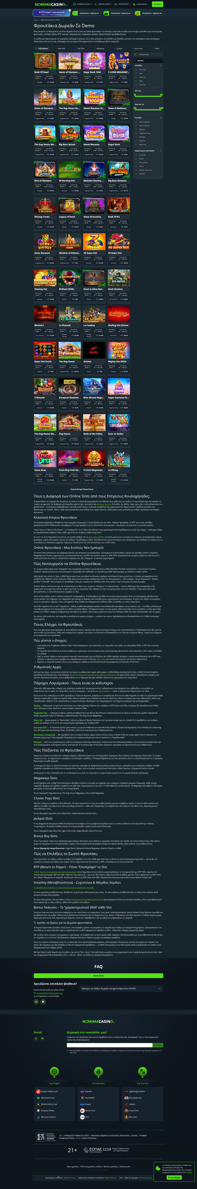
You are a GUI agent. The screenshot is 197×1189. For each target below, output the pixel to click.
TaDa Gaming (144, 126)
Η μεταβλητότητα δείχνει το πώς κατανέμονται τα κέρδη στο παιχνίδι (64, 887)
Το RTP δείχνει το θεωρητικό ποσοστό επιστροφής (55, 872)
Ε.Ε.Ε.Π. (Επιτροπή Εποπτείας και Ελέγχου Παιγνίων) (93, 675)
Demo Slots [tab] (98, 975)
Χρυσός (142, 174)
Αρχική (36, 20)
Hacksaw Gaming (79, 899)
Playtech (142, 141)
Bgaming (142, 144)
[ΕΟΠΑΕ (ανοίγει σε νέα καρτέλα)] (106, 1150)
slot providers (104, 691)
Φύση (141, 166)
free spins (101, 659)
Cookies (189, 1172)
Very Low (142, 70)
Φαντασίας (143, 162)
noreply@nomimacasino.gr (50, 993)
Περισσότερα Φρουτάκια (82, 489)
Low (140, 73)
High (141, 81)
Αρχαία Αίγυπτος (145, 170)
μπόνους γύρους (104, 504)
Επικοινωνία (125, 1166)
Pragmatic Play (144, 133)
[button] (51, 13)
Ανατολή (142, 155)
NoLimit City (97, 899)
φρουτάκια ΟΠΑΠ (96, 537)
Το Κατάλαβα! (174, 1177)
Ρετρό (141, 159)
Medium (142, 77)
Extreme (142, 85)
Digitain (142, 129)
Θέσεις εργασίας (111, 1166)
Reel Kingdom (144, 122)
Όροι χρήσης (72, 1166)
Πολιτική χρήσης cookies (91, 1166)
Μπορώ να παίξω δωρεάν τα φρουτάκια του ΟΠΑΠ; (109, 988)
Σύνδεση (157, 4)
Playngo (142, 137)
